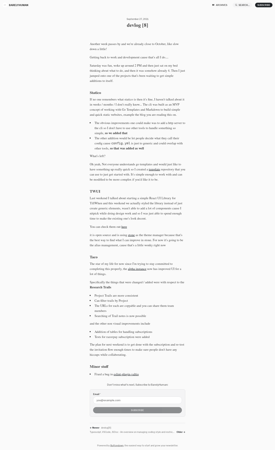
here (124, 226)
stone (131, 235)
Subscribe (263, 5)
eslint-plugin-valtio (126, 374)
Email (97, 394)
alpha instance (137, 269)
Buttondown (116, 445)
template (154, 169)
